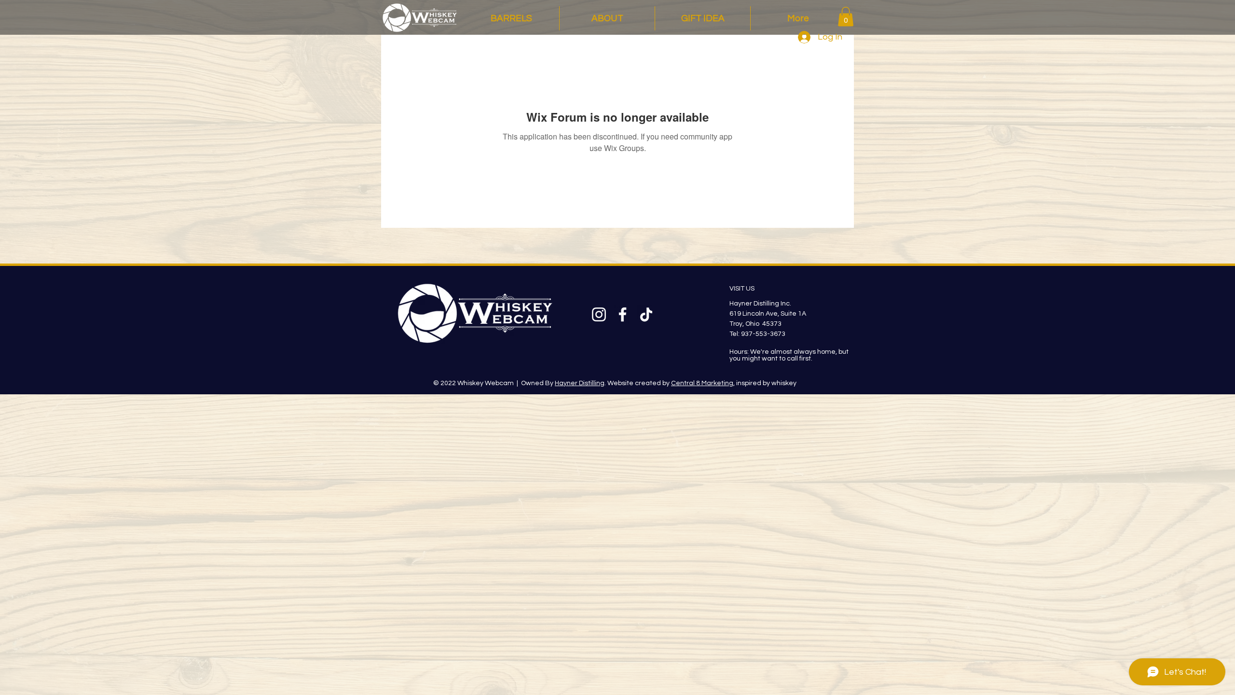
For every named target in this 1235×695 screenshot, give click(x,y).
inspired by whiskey (765, 383)
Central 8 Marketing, (703, 383)
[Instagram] (599, 314)
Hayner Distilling (579, 383)
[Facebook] (622, 314)
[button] (845, 17)
